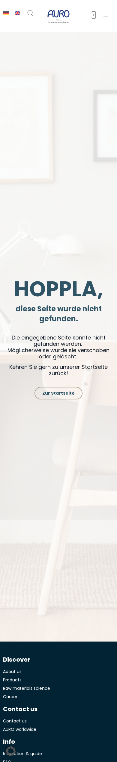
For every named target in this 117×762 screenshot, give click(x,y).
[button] (107, 16)
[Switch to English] (17, 13)
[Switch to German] (6, 13)
